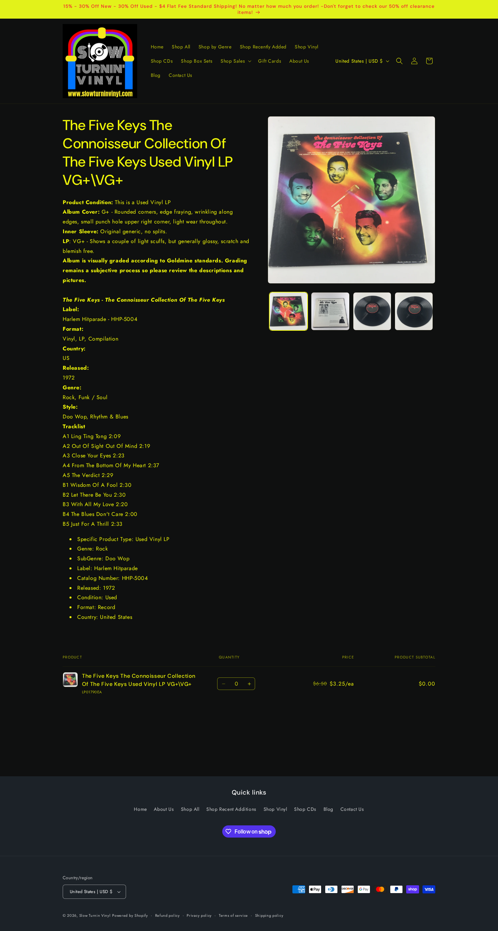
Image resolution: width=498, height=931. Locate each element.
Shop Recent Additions (231, 809)
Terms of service (233, 915)
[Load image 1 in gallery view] (288, 311)
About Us (164, 809)
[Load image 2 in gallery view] (330, 311)
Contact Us (352, 809)
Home (140, 809)
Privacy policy (199, 915)
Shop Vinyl (275, 809)
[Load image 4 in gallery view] (414, 311)
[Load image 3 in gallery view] (372, 311)
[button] (235, 61)
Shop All (190, 809)
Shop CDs (305, 809)
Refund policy (167, 915)
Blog (328, 809)
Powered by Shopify (130, 915)
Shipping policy (269, 915)
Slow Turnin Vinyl (95, 915)
